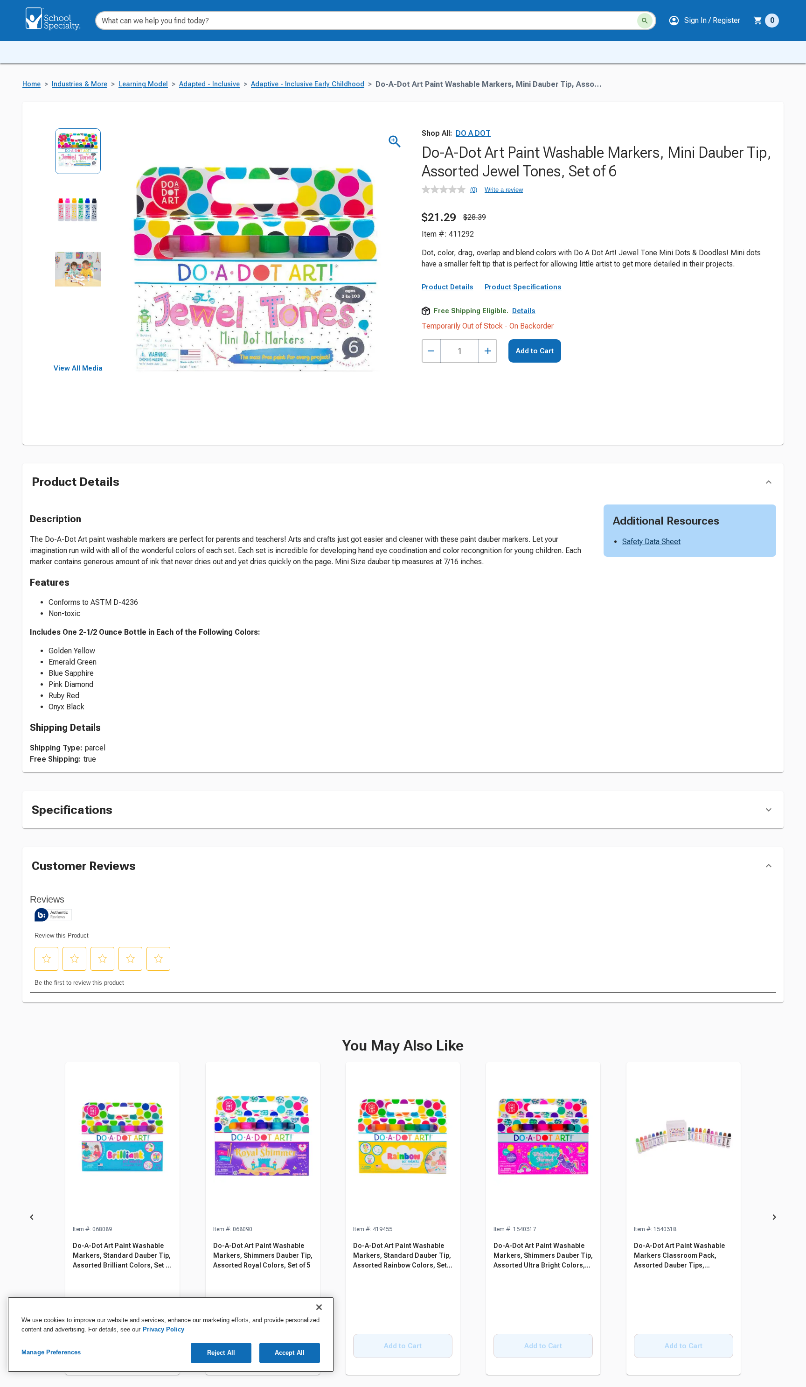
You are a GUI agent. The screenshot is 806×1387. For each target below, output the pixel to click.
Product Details (447, 287)
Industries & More (79, 84)
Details (523, 311)
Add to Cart (535, 351)
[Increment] (487, 351)
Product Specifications (523, 287)
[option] (78, 157)
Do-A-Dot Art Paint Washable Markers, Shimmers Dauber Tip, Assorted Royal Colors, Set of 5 (263, 1255)
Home (31, 84)
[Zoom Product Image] (394, 141)
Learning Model (143, 84)
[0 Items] (758, 20)
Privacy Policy (163, 1329)
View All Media (78, 368)
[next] (774, 1219)
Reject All (221, 1352)
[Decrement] (431, 351)
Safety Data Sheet (651, 541)
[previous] (31, 1219)
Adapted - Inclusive (209, 84)
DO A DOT (473, 133)
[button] (704, 20)
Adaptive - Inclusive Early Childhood (307, 84)
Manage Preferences (51, 1352)
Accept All (290, 1352)
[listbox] (78, 246)
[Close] (319, 1307)
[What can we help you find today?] (645, 20)
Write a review (504, 189)
